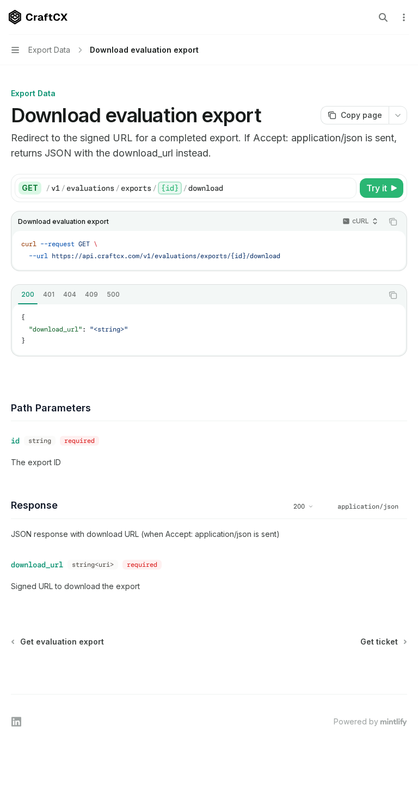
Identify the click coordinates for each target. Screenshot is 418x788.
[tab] (28, 294)
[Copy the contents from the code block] (393, 222)
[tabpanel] (209, 329)
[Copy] (346, 188)
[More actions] (403, 17)
